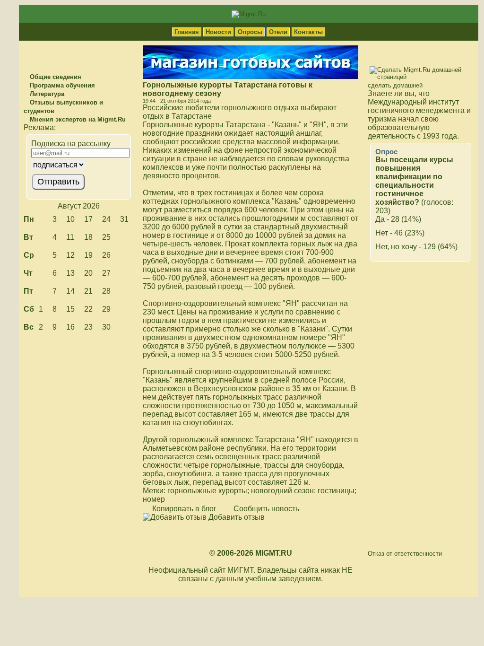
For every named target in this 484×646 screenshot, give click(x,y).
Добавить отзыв (236, 517)
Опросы (250, 31)
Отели (278, 31)
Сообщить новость (265, 509)
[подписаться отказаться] (77, 164)
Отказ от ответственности (405, 553)
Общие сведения (54, 76)
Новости (218, 31)
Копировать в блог (183, 509)
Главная (186, 31)
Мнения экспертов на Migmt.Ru (77, 119)
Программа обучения (61, 85)
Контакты (308, 31)
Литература (46, 93)
